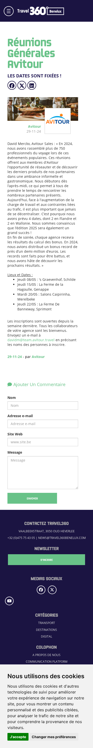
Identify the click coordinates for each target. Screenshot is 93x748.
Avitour (38, 356)
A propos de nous (46, 655)
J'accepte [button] (18, 737)
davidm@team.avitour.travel (31, 340)
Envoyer (32, 498)
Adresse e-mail (20, 415)
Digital (46, 636)
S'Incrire (46, 559)
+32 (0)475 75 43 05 (21, 538)
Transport (46, 623)
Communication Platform (46, 661)
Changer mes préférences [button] (54, 737)
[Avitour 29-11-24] (56, 131)
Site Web (15, 434)
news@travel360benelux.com (62, 538)
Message (14, 452)
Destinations (46, 630)
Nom (11, 397)
